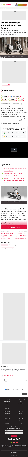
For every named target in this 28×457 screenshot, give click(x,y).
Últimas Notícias (7, 413)
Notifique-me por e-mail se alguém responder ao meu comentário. (14, 390)
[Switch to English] (14, 442)
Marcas (21, 401)
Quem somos (7, 401)
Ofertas (21, 423)
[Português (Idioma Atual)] (11, 442)
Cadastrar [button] (14, 435)
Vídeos (7, 420)
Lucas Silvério (6, 85)
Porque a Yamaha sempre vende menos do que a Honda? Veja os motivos (14, 181)
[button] (21, 5)
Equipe (7, 403)
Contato (7, 406)
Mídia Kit (7, 408)
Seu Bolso (21, 418)
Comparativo (21, 403)
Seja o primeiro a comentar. (8, 90)
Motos (4, 8)
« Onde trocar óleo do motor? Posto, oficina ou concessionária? (7, 236)
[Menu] (1, 4)
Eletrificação (7, 423)
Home (1, 8)
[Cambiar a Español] (16, 442)
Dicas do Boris (7, 418)
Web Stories (21, 420)
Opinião (21, 413)
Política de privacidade (14, 455)
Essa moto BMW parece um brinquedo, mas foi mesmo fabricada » (21, 236)
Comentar (24, 394)
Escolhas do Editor (21, 416)
